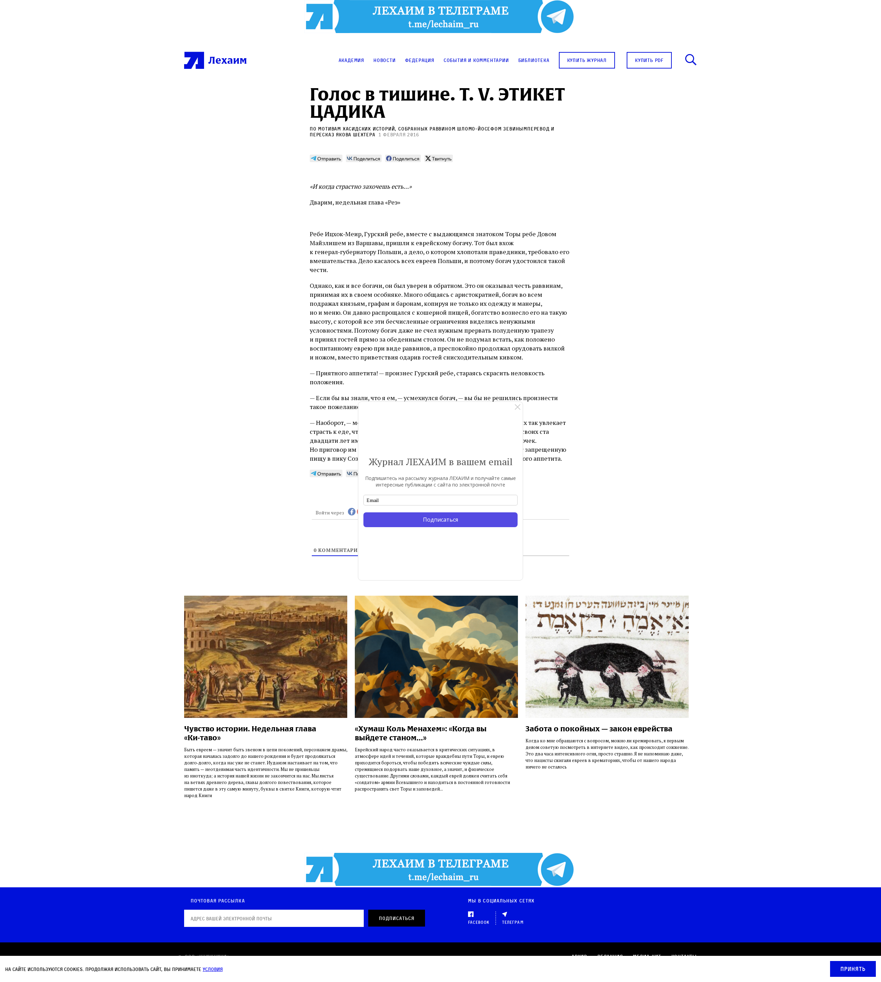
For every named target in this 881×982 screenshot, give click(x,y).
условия (213, 969)
